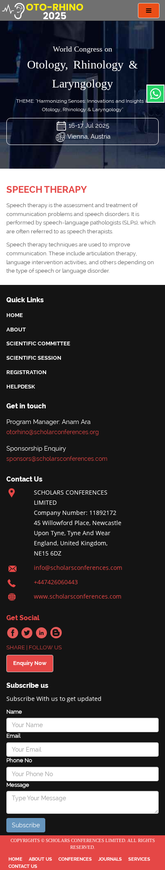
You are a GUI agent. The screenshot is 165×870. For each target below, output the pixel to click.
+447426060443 (56, 582)
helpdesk (20, 386)
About (16, 329)
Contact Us (22, 866)
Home (14, 315)
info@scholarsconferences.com (78, 568)
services (139, 859)
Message (17, 785)
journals (110, 859)
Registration (26, 372)
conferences (75, 859)
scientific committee (38, 343)
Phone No (19, 760)
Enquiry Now (30, 663)
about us (40, 859)
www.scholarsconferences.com (77, 596)
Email (13, 736)
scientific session (33, 358)
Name (14, 712)
